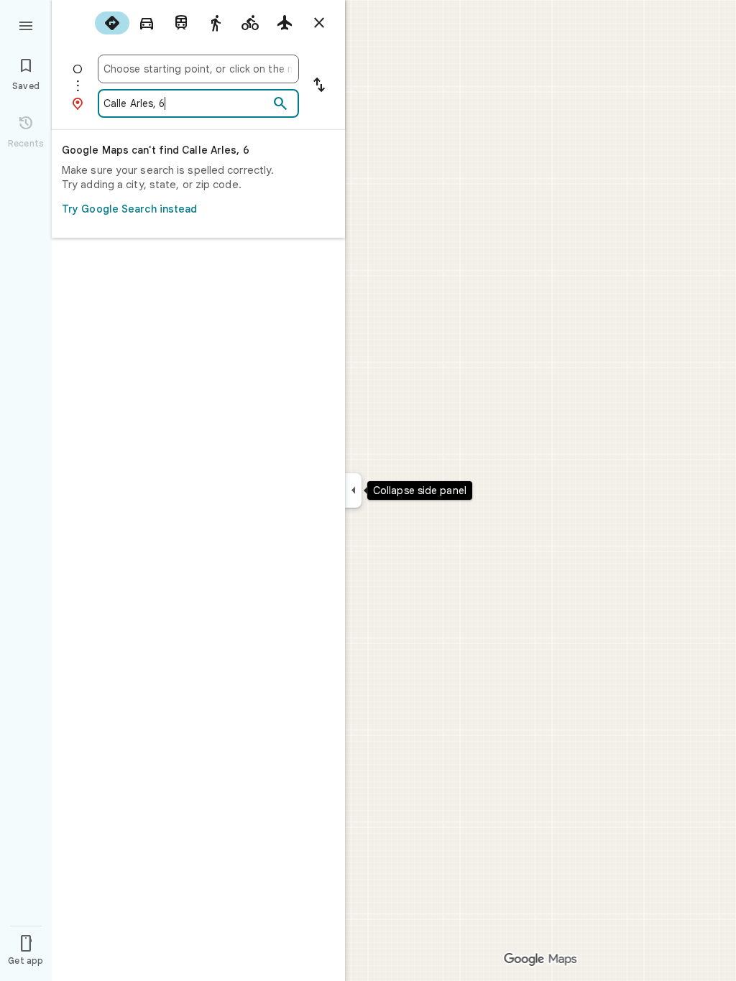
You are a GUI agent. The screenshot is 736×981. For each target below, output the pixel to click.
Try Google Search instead (130, 209)
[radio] (112, 23)
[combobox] (198, 69)
